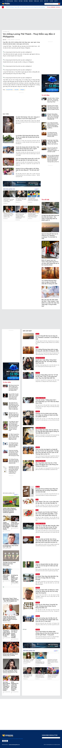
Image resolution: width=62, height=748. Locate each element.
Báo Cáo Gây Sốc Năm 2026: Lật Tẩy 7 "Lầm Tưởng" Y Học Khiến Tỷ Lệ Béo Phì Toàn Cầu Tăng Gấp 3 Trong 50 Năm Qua (50, 303)
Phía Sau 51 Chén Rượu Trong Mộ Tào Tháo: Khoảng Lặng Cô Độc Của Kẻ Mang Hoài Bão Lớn (47, 606)
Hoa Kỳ (37, 333)
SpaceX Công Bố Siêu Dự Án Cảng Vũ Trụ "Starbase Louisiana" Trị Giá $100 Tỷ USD (47, 337)
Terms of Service (15, 738)
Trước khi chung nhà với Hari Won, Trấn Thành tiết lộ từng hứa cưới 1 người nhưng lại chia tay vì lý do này (27, 148)
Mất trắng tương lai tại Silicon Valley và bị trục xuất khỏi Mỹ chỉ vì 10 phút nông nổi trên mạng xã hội (14, 388)
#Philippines (22, 89)
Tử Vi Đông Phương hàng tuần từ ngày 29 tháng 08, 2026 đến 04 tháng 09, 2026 (49, 282)
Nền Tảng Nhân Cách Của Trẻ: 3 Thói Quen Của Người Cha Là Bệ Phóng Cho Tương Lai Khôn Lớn (47, 464)
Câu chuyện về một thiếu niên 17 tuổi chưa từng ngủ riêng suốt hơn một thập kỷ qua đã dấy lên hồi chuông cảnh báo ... (47, 532)
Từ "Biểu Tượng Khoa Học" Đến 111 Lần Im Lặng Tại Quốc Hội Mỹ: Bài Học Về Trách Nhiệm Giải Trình (14, 437)
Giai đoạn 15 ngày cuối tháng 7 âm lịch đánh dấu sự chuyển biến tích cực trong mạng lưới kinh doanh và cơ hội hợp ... (47, 519)
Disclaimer (21, 738)
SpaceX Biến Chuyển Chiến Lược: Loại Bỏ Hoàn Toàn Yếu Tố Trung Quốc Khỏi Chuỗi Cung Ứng (14, 397)
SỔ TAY (41, 1)
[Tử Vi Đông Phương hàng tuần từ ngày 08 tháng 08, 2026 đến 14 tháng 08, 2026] (5, 460)
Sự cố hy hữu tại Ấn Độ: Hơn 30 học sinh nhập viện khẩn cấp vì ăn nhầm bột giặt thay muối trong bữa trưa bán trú (47, 540)
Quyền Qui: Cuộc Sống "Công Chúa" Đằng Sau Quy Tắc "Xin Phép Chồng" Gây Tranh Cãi (46, 361)
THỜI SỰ (15, 1)
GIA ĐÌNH (51, 1)
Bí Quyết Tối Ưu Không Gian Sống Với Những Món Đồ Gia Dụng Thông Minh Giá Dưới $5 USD (47, 490)
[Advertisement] (31, 19)
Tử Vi (37, 347)
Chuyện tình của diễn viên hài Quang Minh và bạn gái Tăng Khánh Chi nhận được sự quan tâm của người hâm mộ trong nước (28, 164)
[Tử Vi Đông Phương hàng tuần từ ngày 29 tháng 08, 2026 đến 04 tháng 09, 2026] (44, 133)
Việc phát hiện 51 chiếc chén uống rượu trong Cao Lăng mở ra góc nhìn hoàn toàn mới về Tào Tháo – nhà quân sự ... (47, 611)
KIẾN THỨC (46, 1)
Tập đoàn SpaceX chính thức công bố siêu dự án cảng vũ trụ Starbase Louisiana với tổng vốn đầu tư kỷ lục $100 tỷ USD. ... (47, 342)
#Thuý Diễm (16, 89)
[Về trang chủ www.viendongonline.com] (6, 4)
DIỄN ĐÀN (31, 1)
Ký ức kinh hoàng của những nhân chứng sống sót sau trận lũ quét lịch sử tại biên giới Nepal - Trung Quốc (47, 633)
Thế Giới (37, 372)
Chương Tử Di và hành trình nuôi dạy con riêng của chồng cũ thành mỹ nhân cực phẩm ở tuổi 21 (47, 415)
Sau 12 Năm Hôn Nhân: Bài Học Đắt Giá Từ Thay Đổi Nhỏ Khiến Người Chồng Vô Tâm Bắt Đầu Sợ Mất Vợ (53, 125)
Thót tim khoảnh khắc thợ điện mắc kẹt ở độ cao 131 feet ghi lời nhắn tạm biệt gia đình (47, 565)
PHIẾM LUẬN (36, 1)
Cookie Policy (4, 738)
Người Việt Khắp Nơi (40, 357)
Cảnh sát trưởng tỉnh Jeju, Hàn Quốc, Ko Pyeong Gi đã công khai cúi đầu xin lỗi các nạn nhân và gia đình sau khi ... (47, 625)
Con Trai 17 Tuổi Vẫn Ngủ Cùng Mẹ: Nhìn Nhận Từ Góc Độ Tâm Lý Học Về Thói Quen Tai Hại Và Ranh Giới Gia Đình (47, 527)
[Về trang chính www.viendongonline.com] (3, 1)
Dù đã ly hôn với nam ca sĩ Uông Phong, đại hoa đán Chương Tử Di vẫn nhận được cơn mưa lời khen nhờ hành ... (47, 420)
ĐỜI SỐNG (26, 1)
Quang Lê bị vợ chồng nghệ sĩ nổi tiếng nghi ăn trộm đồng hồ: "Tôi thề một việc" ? (27, 170)
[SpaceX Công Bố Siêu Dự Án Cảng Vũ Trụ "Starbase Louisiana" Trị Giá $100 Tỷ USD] (44, 148)
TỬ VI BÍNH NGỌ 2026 (9, 1)
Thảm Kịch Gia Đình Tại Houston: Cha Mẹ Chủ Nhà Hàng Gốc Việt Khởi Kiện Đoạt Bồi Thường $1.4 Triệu (14, 453)
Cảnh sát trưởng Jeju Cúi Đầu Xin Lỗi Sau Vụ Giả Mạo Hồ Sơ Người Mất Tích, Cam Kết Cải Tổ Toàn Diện (47, 619)
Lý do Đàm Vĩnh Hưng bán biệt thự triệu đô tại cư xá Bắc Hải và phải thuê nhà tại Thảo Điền (27, 137)
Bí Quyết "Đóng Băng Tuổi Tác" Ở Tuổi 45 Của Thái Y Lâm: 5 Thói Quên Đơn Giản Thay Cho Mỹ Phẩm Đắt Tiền (53, 117)
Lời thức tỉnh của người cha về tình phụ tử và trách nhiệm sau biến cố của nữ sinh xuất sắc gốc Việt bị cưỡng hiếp (32, 7)
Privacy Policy (9, 738)
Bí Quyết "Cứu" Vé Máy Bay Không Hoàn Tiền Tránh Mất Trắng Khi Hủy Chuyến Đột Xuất (14, 415)
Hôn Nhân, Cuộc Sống (40, 397)
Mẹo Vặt (37, 486)
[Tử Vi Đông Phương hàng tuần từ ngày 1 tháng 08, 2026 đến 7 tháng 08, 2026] (5, 443)
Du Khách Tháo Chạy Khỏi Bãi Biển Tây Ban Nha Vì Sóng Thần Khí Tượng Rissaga (47, 578)
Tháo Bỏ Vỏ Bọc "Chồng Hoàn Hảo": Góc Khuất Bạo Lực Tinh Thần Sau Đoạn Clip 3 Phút (47, 401)
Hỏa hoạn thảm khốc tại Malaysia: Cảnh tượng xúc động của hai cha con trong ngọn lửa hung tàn (47, 591)
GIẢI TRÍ (55, 1)
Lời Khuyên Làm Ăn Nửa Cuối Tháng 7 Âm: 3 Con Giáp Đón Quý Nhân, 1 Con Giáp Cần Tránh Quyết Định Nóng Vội (47, 513)
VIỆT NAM (20, 1)
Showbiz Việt (6, 31)
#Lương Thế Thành (9, 89)
